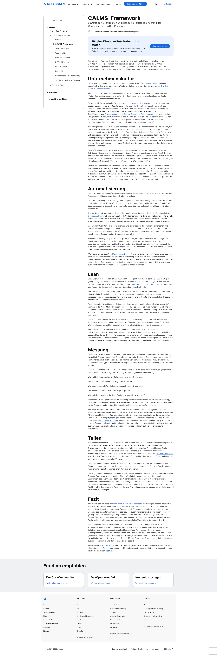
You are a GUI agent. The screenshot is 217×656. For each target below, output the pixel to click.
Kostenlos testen (160, 46)
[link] (168, 4)
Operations (135, 114)
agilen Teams (140, 103)
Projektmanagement (149, 114)
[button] (119, 3)
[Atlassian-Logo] (54, 4)
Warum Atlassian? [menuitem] (103, 4)
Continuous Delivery (96, 216)
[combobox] (166, 649)
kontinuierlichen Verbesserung (143, 284)
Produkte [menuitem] (72, 4)
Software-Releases (165, 453)
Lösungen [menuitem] (86, 4)
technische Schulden (109, 420)
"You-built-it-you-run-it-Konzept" (127, 504)
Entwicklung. (152, 83)
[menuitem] (119, 4)
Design (127, 114)
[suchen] (156, 4)
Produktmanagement (114, 114)
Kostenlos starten (134, 4)
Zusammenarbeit (103, 89)
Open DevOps (105, 545)
